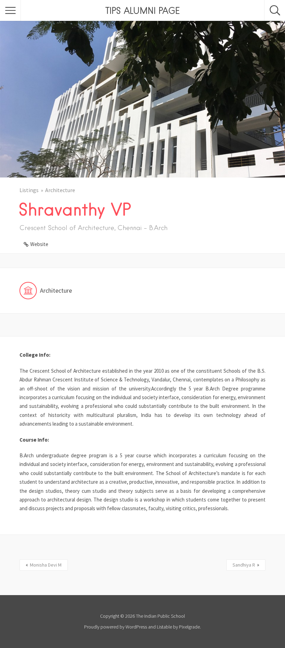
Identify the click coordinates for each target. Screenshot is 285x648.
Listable (164, 627)
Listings (29, 190)
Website (39, 244)
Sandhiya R (244, 565)
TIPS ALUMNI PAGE (142, 10)
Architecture (60, 190)
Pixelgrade (189, 627)
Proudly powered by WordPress (115, 627)
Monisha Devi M (46, 565)
